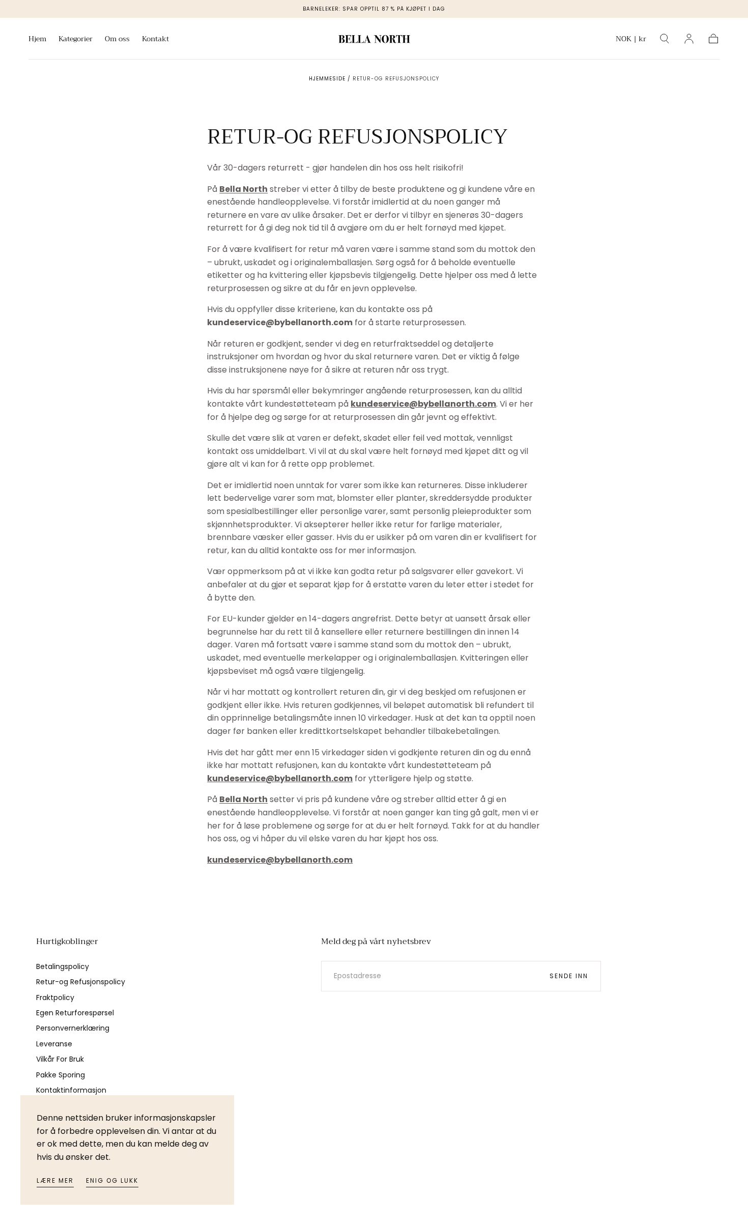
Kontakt (155, 40)
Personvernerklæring (72, 1028)
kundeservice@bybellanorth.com (423, 404)
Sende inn (569, 976)
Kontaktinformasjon (71, 1090)
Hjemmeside (327, 78)
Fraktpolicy (55, 997)
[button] (631, 40)
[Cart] (713, 39)
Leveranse (54, 1044)
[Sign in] (689, 39)
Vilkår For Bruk (60, 1059)
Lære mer (55, 1180)
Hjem (37, 40)
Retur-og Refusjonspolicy (80, 982)
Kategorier (76, 40)
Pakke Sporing (60, 1075)
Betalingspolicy (62, 966)
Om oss (117, 40)
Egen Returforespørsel (75, 1013)
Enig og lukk (112, 1180)
